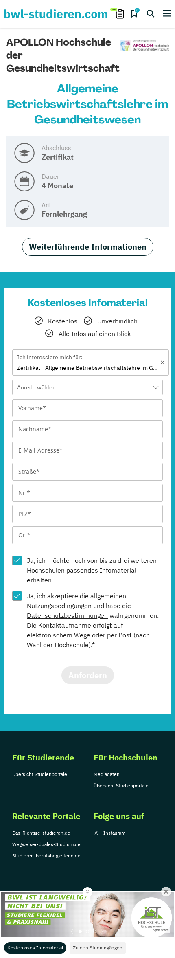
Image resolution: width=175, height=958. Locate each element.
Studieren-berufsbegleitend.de (46, 856)
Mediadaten (107, 774)
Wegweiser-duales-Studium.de (46, 844)
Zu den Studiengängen (97, 948)
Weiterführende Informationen (88, 246)
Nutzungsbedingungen (59, 606)
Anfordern (87, 675)
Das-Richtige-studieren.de (41, 833)
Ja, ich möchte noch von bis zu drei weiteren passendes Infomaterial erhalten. (92, 570)
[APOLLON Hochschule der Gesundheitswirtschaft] (144, 46)
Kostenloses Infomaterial (35, 948)
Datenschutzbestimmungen (67, 615)
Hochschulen (46, 570)
